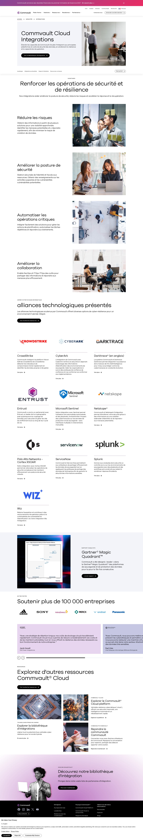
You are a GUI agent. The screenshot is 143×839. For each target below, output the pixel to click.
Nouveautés (101, 809)
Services (97, 8)
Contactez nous (98, 12)
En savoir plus (87, 3)
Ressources (56, 12)
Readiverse (66, 12)
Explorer (100, 813)
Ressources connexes (56, 71)
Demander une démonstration (114, 12)
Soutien (91, 8)
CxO (86, 8)
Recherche (114, 8)
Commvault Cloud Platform (84, 808)
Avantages (20, 71)
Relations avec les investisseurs (60, 815)
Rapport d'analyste (44, 71)
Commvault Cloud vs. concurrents (82, 812)
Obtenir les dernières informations (104, 805)
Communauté (105, 8)
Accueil (19, 19)
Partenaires (76, 12)
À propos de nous (59, 808)
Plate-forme (37, 12)
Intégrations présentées (30, 71)
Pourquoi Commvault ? (83, 805)
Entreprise (57, 805)
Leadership (57, 811)
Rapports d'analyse (82, 816)
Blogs (99, 816)
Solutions (47, 12)
